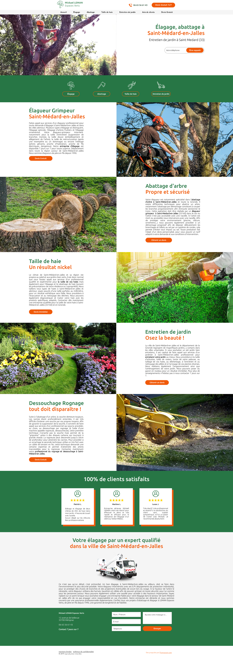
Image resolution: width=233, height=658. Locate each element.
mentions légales (65, 651)
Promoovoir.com (166, 652)
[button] (163, 5)
